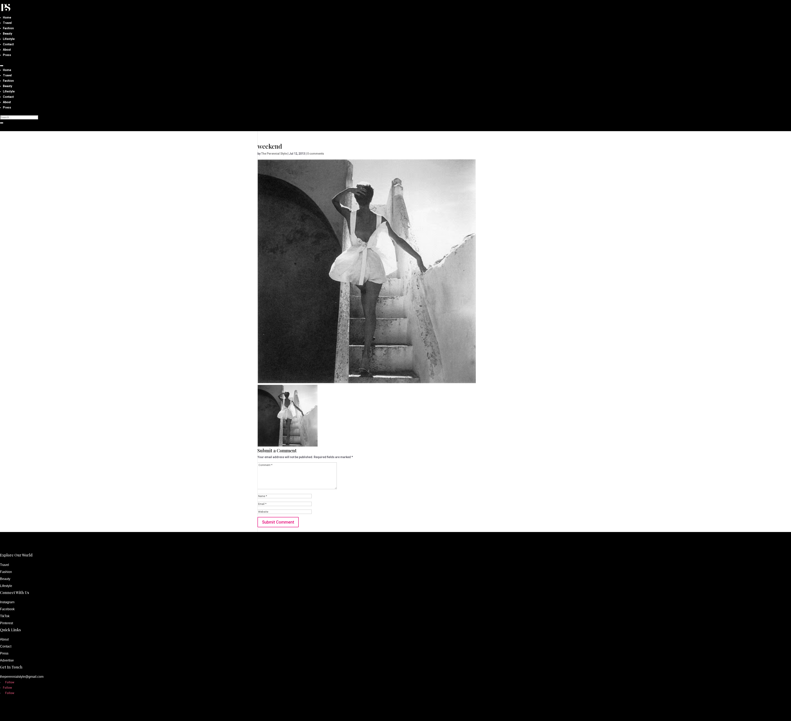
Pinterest (6, 623)
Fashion (8, 28)
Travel (7, 22)
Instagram (7, 602)
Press (7, 55)
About (7, 49)
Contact (8, 44)
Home (7, 17)
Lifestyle (9, 39)
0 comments (315, 153)
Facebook (7, 609)
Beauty (7, 33)
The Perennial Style (274, 153)
